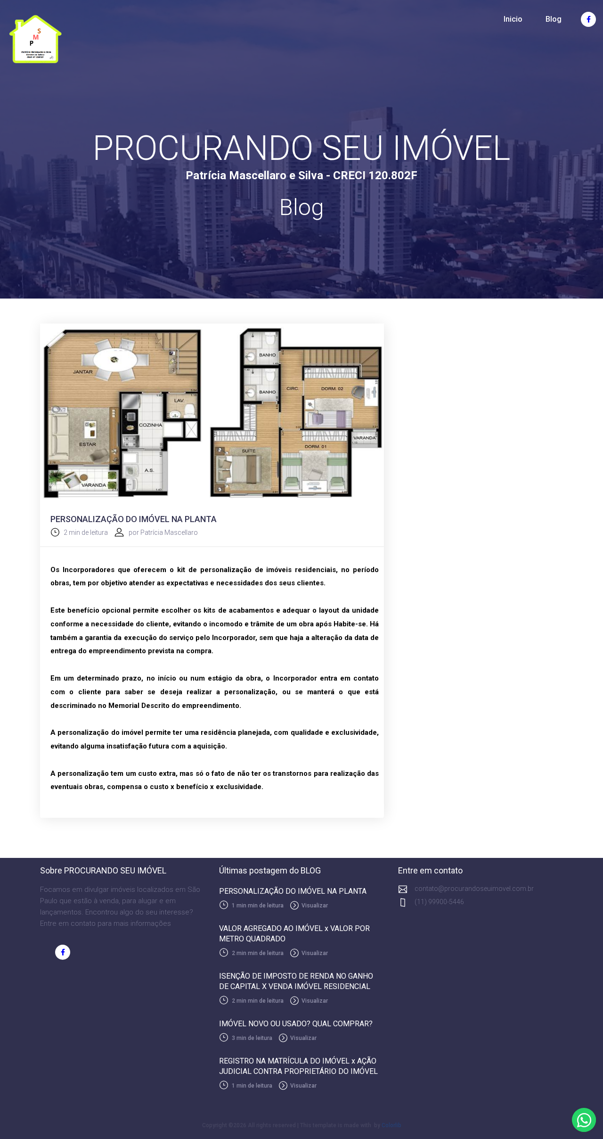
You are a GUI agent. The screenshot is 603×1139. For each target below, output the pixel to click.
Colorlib (391, 1125)
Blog (554, 19)
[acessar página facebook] (588, 19)
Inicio (513, 19)
